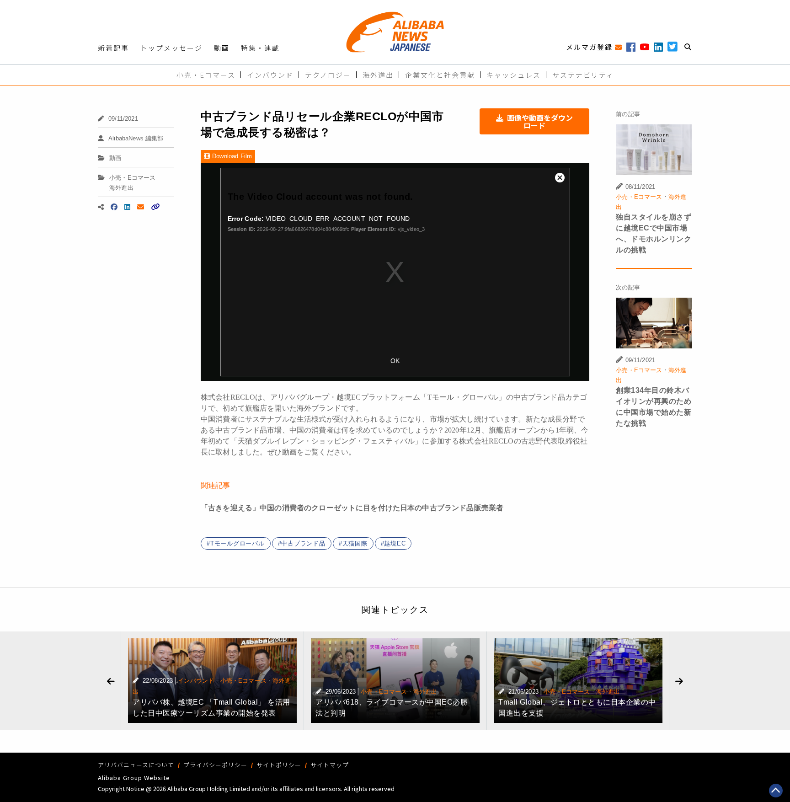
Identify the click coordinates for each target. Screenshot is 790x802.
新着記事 (113, 48)
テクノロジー (328, 75)
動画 (222, 48)
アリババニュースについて (136, 764)
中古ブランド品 (303, 543)
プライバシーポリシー (215, 764)
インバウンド (270, 75)
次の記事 (628, 287)
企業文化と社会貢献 (440, 75)
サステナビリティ (583, 75)
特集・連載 (260, 48)
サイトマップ (329, 764)
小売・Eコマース (205, 75)
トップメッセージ (171, 48)
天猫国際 (355, 543)
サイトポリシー (278, 764)
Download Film (232, 156)
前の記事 (628, 114)
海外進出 (378, 75)
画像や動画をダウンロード (540, 121)
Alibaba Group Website (134, 777)
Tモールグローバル (237, 543)
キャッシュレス (513, 75)
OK (395, 360)
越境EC (395, 543)
